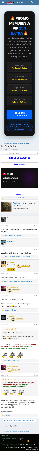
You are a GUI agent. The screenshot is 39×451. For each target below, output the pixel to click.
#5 (37, 296)
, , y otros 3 (16, 198)
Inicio (24, 441)
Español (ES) (7, 436)
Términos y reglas (17, 439)
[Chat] (32, 2)
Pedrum (5, 149)
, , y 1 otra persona (17, 257)
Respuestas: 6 (14, 153)
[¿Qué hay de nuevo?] (28, 2)
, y (13, 235)
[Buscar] (36, 2)
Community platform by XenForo (19, 445)
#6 (37, 325)
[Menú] (3, 2)
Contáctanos (6, 439)
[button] (37, 449)
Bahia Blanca (17, 206)
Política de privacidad (8, 441)
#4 (37, 274)
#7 (37, 375)
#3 (37, 249)
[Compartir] (37, 153)
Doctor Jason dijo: (8, 329)
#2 (37, 226)
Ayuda (19, 441)
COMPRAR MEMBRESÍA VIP (19, 114)
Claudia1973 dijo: (7, 379)
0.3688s (35, 447)
